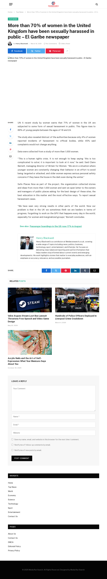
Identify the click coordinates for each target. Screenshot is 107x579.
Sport (10, 508)
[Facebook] (10, 129)
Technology (13, 504)
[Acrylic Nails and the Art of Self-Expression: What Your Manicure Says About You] (30, 342)
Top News (13, 19)
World (10, 491)
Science (11, 500)
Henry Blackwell (22, 44)
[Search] (96, 4)
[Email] (10, 156)
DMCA (10, 542)
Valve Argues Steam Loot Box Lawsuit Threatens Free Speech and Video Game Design (28, 319)
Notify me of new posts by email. (28, 450)
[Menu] (11, 4)
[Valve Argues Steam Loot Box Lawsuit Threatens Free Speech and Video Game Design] (30, 300)
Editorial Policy (14, 546)
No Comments (51, 44)
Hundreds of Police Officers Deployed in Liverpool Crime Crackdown (76, 317)
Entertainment (14, 512)
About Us (12, 534)
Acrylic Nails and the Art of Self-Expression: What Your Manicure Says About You (27, 361)
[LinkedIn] (10, 143)
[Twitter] (10, 136)
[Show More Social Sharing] (67, 50)
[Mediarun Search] (53, 4)
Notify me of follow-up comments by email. (32, 445)
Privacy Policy (14, 551)
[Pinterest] (10, 149)
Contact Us (13, 516)
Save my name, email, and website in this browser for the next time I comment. (46, 439)
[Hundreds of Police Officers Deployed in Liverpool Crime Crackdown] (77, 300)
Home (10, 483)
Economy (12, 495)
